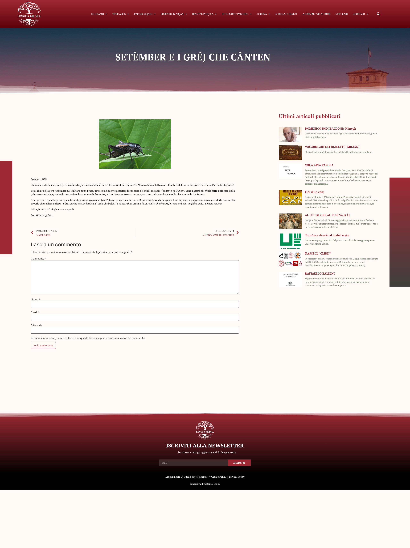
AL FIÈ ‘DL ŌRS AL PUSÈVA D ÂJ (327, 215)
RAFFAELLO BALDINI (320, 273)
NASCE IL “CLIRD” (318, 253)
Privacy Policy (237, 476)
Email (35, 312)
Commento (38, 258)
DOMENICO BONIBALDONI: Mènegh (330, 128)
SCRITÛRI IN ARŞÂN (172, 14)
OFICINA (262, 14)
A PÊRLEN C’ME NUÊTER (316, 14)
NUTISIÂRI (341, 14)
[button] (378, 14)
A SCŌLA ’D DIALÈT (286, 14)
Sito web (36, 325)
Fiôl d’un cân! (314, 192)
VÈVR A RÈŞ (119, 14)
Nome (35, 299)
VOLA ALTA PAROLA (319, 165)
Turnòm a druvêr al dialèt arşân (327, 235)
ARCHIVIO (359, 14)
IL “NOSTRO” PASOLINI (235, 14)
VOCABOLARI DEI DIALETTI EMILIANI (332, 147)
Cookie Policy (218, 476)
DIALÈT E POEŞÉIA (202, 14)
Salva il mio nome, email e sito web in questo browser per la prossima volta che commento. (89, 338)
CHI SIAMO (97, 14)
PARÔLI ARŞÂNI (143, 14)
